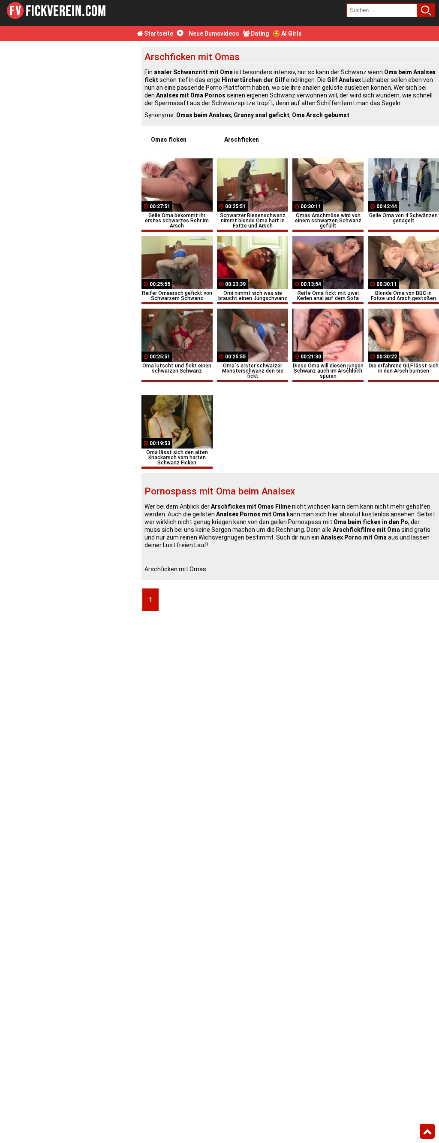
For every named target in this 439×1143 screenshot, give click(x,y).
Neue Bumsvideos (213, 33)
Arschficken (241, 139)
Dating (259, 33)
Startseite (158, 33)
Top (427, 1131)
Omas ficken (168, 139)
